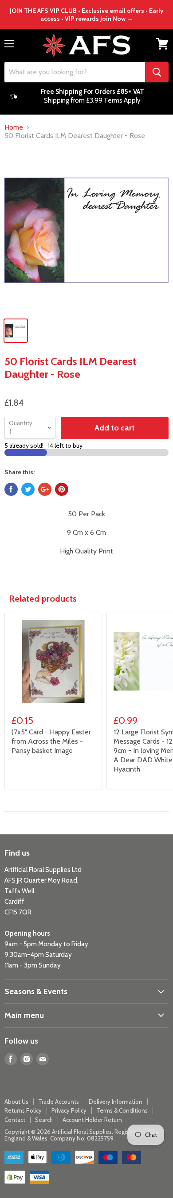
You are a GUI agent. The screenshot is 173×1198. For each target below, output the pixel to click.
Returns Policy (23, 1110)
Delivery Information (115, 1101)
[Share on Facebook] (11, 489)
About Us (16, 1101)
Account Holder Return (92, 1119)
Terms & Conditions (122, 1110)
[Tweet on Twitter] (28, 489)
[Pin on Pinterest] (61, 489)
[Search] (157, 72)
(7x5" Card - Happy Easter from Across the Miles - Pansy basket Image (51, 741)
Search (44, 1119)
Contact (14, 1119)
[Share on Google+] (44, 489)
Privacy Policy (68, 1110)
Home (13, 127)
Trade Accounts (58, 1101)
